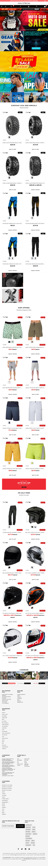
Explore (20, 690)
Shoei (25, 762)
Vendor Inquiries (21, 694)
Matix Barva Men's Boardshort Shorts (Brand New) (12, 347)
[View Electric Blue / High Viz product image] (9, 258)
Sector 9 (4, 745)
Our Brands (6, 708)
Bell (18, 758)
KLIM (3, 736)
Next (19, 137)
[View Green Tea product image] (12, 342)
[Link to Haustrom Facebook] (18, 849)
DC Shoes (4, 721)
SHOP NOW (35, 0)
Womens (4, 814)
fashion (33, 842)
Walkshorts (5, 800)
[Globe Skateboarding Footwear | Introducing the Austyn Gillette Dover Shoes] (28, 675)
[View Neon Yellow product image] (32, 463)
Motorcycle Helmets (7, 786)
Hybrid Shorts (5, 798)
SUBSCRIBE (20, 826)
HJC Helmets (5, 726)
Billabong (4, 716)
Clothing (4, 795)
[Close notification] (45, 1)
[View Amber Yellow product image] (9, 463)
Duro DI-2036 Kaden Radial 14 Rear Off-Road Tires (12, 183)
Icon (3, 729)
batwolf (28, 836)
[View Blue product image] (32, 258)
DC (17, 761)
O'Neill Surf (5, 714)
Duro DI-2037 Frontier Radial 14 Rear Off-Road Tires (12, 142)
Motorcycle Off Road (7, 785)
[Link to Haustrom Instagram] (25, 849)
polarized (28, 829)
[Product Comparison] (21, 6)
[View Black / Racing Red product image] (12, 258)
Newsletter (20, 702)
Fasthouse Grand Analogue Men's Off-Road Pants (35, 263)
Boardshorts (5, 802)
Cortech (4, 748)
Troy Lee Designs (6, 733)
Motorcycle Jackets (7, 788)
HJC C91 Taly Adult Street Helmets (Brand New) (35, 613)
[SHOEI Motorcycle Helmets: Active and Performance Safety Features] (12, 675)
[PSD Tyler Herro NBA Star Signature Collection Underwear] (36, 675)
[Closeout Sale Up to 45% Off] (24, 484)
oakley (33, 831)
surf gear (28, 827)
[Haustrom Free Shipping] (24, 683)
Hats (3, 809)
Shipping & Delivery (6, 699)
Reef (3, 741)
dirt (34, 845)
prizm (33, 829)
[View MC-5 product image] (32, 567)
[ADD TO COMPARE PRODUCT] (5, 112)
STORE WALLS (21, 755)
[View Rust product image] (32, 342)
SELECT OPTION (35, 189)
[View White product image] (32, 423)
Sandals (4, 807)
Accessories (29, 838)
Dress (33, 840)
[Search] (36, 6)
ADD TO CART (12, 149)
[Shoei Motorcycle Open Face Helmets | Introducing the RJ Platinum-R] (20, 675)
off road (28, 831)
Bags (3, 810)
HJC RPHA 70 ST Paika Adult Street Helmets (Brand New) (35, 655)
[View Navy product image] (9, 342)
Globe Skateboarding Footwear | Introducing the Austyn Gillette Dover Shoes (8, 770)
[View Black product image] (9, 137)
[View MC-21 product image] (35, 650)
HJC (18, 762)
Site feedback (5, 703)
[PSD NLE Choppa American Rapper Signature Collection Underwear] (4, 675)
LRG (3, 743)
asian (34, 827)
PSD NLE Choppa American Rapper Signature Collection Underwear (8, 759)
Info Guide (4, 701)
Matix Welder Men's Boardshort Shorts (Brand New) (12, 387)
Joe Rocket (4, 731)
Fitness (4, 793)
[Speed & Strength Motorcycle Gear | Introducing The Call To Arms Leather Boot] (44, 675)
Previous (6, 137)
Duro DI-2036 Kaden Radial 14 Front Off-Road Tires (35, 142)
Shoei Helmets (5, 724)
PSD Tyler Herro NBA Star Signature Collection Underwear (8, 773)
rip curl (28, 840)
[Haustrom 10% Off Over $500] (39, 683)
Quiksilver (4, 717)
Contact (19, 697)
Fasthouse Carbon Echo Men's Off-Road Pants (12, 263)
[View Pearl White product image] (35, 527)
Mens (3, 812)
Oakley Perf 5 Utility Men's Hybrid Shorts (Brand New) (35, 428)
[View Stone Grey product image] (32, 382)
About (18, 695)
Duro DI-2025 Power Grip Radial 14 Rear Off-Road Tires (35, 183)
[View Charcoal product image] (9, 382)
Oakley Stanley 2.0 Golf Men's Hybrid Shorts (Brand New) (12, 428)
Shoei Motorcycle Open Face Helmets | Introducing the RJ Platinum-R (8, 766)
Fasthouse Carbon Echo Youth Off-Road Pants (12, 223)
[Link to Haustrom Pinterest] (29, 849)
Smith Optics (5, 738)
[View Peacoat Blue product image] (9, 423)
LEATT (3, 740)
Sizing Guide (5, 700)
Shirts (3, 797)
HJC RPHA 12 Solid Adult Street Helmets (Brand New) (12, 613)
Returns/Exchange (6, 696)
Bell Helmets (5, 722)
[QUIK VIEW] (7, 112)
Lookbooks (6, 755)
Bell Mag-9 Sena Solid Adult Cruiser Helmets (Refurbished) (35, 532)
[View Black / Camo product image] (32, 218)
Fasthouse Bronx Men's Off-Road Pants (35, 223)
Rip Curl (26, 760)
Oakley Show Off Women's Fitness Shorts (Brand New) (35, 468)
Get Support (6, 690)
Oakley (3, 712)
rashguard (28, 845)
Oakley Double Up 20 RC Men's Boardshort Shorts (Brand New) (12, 468)
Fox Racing (4, 734)
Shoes (3, 805)
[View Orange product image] (32, 608)
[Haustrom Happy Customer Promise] (9, 683)
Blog (18, 699)
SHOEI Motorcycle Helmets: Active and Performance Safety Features (8, 763)
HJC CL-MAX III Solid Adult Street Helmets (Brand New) (12, 655)
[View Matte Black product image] (9, 567)
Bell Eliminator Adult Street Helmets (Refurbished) (12, 572)
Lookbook (19, 698)
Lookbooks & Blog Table (7, 775)
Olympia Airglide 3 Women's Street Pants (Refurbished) (12, 532)
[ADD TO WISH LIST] (3, 112)
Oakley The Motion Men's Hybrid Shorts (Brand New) (35, 387)
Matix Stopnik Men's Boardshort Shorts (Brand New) (35, 347)
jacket (27, 842)
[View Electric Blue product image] (9, 218)
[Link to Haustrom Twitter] (21, 849)
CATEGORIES (6, 781)
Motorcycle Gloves (6, 790)
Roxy (3, 719)
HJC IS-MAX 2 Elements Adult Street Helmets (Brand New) (35, 572)
